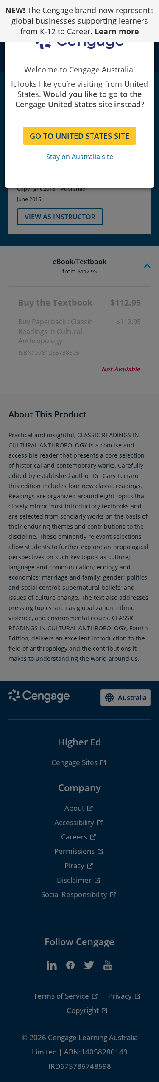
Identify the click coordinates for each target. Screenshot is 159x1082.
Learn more (117, 31)
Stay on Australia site (79, 156)
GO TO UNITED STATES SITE (79, 136)
